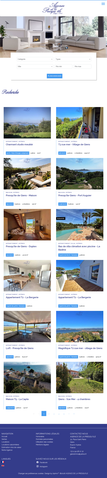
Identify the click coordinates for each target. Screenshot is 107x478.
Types (58, 55)
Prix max (78, 62)
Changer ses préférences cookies (31, 473)
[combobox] (35, 59)
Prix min (59, 62)
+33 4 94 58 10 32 (77, 451)
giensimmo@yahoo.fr (78, 454)
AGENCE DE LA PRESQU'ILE (83, 436)
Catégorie (22, 55)
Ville (20, 62)
